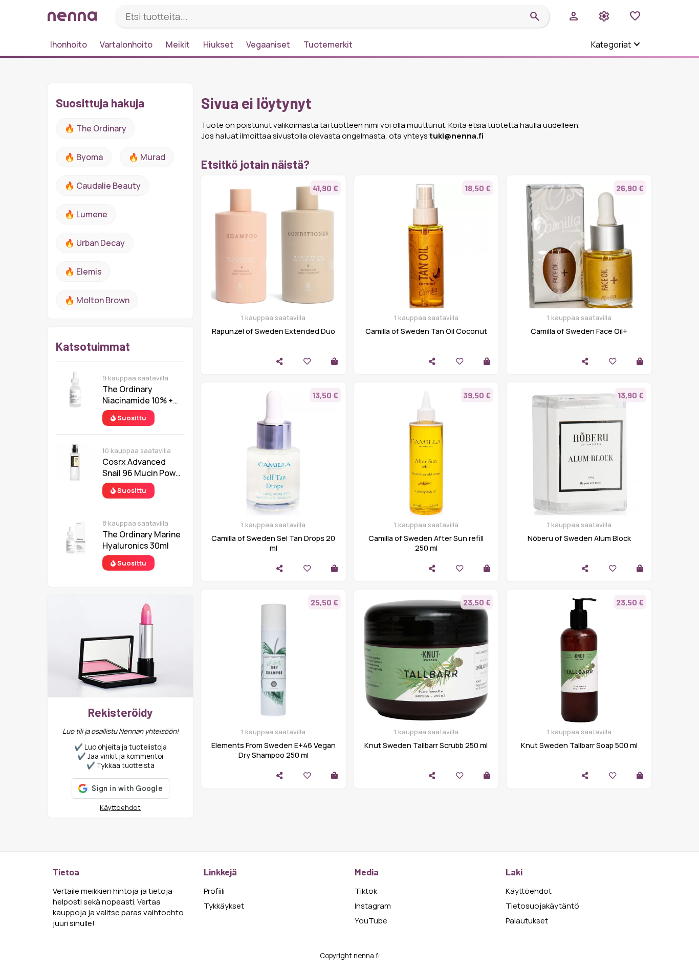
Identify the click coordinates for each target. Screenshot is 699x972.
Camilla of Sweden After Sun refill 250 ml (426, 543)
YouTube (371, 920)
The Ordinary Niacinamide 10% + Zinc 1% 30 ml (137, 394)
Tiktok (366, 891)
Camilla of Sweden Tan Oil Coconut (426, 331)
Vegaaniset (268, 44)
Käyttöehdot (120, 807)
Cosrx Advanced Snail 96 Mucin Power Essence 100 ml (143, 467)
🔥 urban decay (94, 242)
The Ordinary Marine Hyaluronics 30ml (141, 540)
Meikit (178, 44)
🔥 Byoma (83, 157)
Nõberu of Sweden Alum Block (579, 538)
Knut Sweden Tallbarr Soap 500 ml (579, 745)
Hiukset (218, 44)
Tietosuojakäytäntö (542, 905)
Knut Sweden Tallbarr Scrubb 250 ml (426, 745)
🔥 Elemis (83, 271)
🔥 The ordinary (95, 128)
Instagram (373, 905)
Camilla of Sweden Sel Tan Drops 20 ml (273, 543)
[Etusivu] (77, 16)
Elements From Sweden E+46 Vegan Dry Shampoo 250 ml (273, 750)
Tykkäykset (224, 905)
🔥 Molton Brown (96, 300)
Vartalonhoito (126, 44)
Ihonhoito (68, 44)
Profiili (214, 891)
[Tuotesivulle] (334, 361)
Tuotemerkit (328, 44)
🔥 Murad (146, 157)
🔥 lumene (85, 214)
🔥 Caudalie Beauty (102, 185)
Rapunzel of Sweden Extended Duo (273, 331)
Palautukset (527, 920)
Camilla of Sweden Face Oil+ (579, 331)
